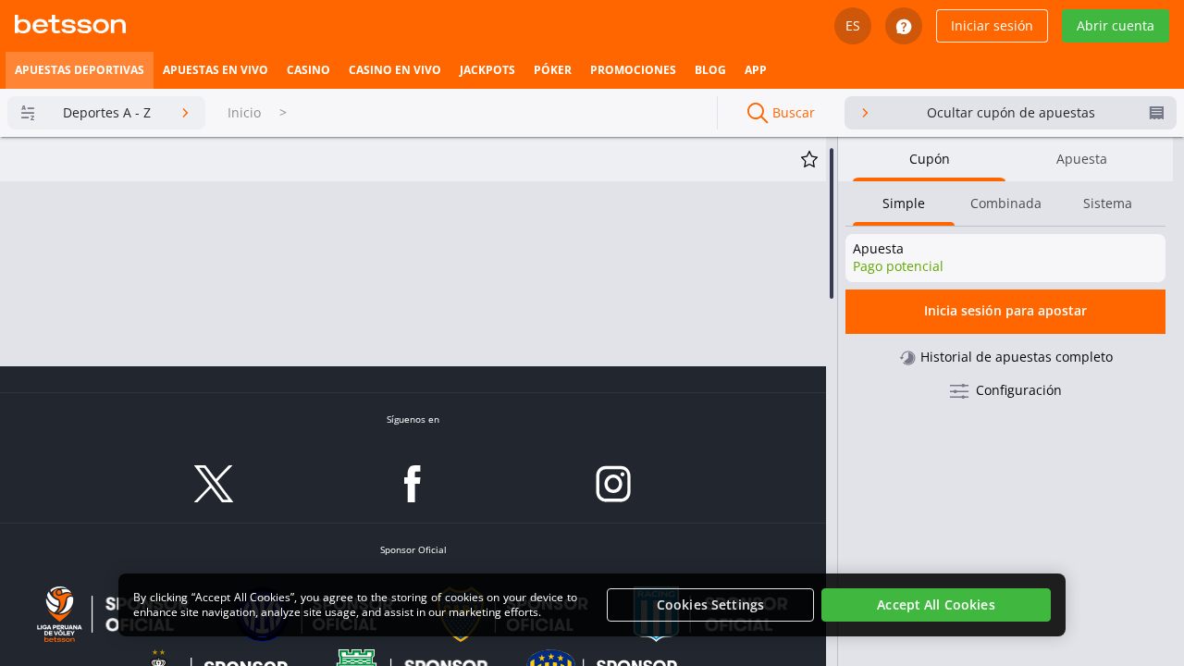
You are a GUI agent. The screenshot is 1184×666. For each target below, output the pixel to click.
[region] (592, 605)
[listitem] (80, 70)
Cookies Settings (710, 604)
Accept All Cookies (936, 604)
